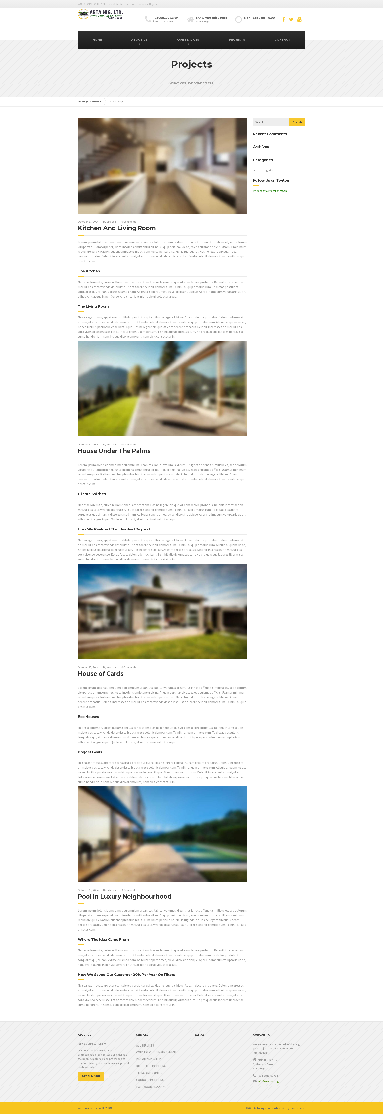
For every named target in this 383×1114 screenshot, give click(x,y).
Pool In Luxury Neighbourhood (124, 896)
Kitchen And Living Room (117, 228)
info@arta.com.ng (268, 1081)
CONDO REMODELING (150, 1080)
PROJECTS (237, 39)
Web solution (85, 1108)
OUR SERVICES (188, 39)
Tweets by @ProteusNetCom (270, 191)
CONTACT (282, 39)
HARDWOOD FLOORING (151, 1087)
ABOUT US (139, 39)
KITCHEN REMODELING (151, 1066)
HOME (97, 39)
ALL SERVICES (145, 1045)
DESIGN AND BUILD (148, 1059)
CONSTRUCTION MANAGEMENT (156, 1052)
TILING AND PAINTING (150, 1073)
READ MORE (91, 1076)
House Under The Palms (114, 451)
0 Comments (128, 221)
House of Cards (100, 673)
